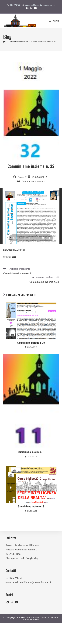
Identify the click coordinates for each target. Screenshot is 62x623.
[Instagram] (12, 602)
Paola (21, 177)
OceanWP (33, 619)
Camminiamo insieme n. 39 (31, 342)
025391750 (15, 5)
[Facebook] (8, 602)
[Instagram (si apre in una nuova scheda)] (31, 8)
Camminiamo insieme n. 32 (43, 41)
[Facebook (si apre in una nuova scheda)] (27, 8)
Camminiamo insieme (33, 181)
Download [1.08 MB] (14, 249)
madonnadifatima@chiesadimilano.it (40, 5)
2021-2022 (11, 257)
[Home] (4, 41)
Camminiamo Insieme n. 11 (31, 452)
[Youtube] (16, 602)
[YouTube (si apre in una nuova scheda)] (35, 8)
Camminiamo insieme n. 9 (31, 506)
